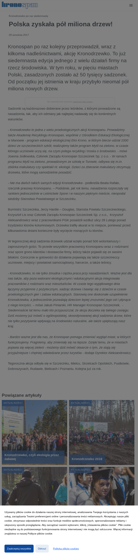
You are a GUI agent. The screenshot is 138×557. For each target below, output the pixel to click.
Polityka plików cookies (66, 548)
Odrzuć (42, 548)
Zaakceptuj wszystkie (19, 548)
